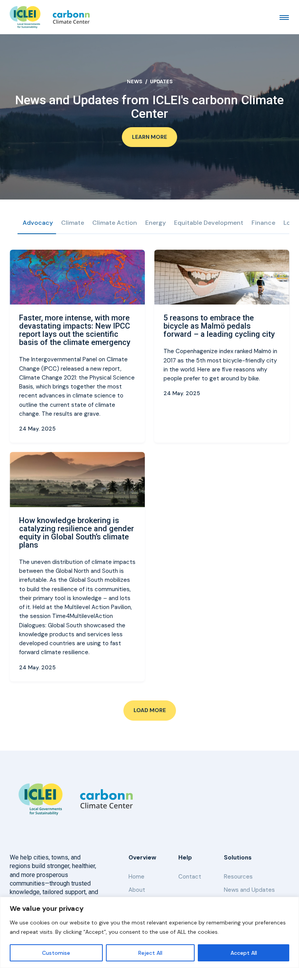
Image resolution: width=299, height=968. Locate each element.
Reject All (150, 952)
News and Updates (249, 890)
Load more (150, 710)
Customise (56, 952)
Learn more (149, 136)
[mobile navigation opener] (284, 17)
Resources (238, 876)
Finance (263, 223)
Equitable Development (208, 223)
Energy (155, 223)
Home (136, 876)
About (136, 890)
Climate (72, 223)
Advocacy (38, 223)
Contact (189, 876)
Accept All (243, 952)
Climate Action (114, 223)
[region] (149, 932)
